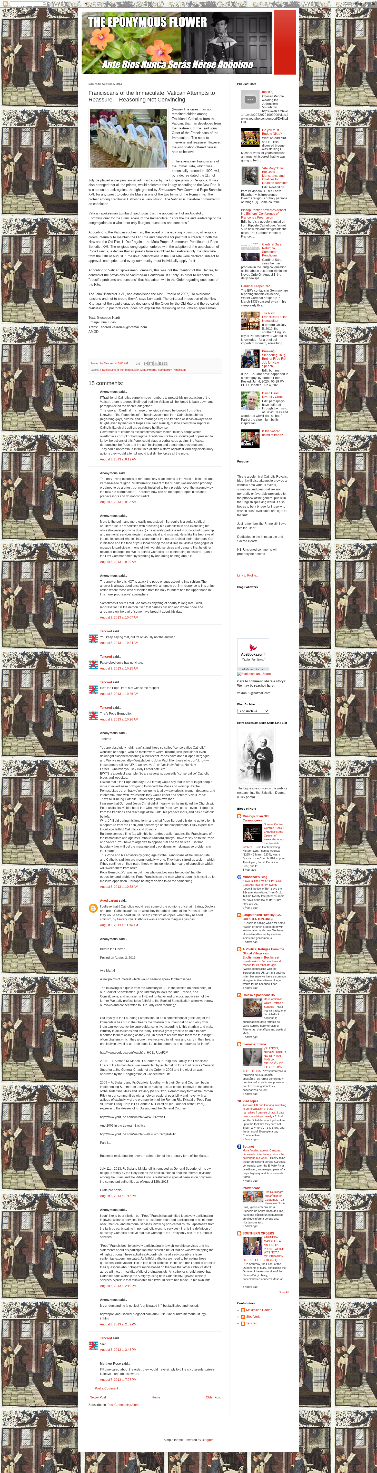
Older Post (213, 1397)
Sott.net (248, 1146)
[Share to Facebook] (160, 363)
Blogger (207, 1440)
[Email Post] (137, 363)
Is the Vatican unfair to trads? (272, 433)
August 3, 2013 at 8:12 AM (118, 459)
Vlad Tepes (251, 1101)
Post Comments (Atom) (123, 1405)
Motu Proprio (148, 369)
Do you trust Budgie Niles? (272, 132)
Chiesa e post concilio (259, 995)
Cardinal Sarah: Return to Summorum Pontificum (273, 250)
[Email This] (146, 363)
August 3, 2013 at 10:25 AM (119, 668)
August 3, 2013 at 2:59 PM (118, 1324)
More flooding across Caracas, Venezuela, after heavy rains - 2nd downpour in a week (264, 1154)
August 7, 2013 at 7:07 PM (118, 1380)
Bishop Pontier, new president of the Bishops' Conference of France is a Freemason (263, 213)
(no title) (267, 92)
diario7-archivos (254, 1044)
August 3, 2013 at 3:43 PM (118, 1350)
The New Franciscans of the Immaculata (274, 317)
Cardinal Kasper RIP (255, 286)
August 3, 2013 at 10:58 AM (119, 887)
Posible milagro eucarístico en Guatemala (274, 1195)
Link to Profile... (248, 575)
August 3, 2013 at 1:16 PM (118, 1196)
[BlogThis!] (151, 363)
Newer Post (98, 1397)
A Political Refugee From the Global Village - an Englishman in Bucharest (263, 953)
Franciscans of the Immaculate (119, 369)
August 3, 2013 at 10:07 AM (119, 617)
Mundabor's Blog (255, 877)
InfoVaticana (252, 1188)
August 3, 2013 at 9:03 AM (118, 502)
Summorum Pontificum (172, 369)
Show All (284, 1292)
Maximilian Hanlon (259, 1310)
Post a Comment (106, 1388)
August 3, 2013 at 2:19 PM (118, 1286)
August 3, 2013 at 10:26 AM (119, 694)
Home (156, 1397)
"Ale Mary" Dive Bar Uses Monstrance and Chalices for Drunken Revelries (275, 176)
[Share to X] (155, 363)
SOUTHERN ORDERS (258, 1233)
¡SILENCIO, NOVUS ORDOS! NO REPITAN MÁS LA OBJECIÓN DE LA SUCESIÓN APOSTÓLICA (264, 1060)
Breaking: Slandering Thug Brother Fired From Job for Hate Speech (275, 358)
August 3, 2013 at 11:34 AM (119, 925)
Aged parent (109, 900)
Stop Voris (253, 1317)
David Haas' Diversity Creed (273, 395)
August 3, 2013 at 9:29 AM (118, 562)
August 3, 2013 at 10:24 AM (119, 643)
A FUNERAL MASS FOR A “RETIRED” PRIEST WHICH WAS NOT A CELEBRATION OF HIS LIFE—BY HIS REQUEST (264, 1249)
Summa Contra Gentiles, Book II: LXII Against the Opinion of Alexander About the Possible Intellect (264, 836)
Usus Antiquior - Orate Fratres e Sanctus (274, 1002)
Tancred (106, 631)
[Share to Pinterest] (165, 363)
